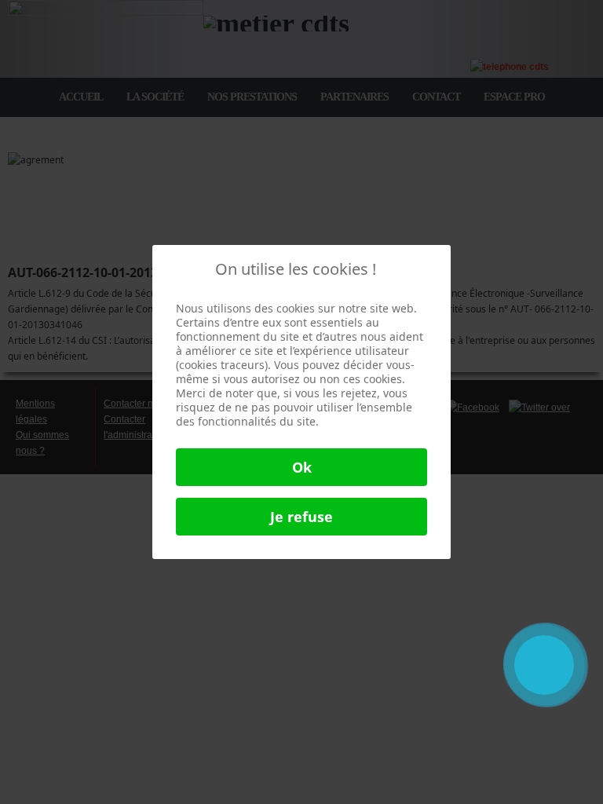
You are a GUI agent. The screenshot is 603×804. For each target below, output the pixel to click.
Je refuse (301, 516)
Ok (302, 467)
